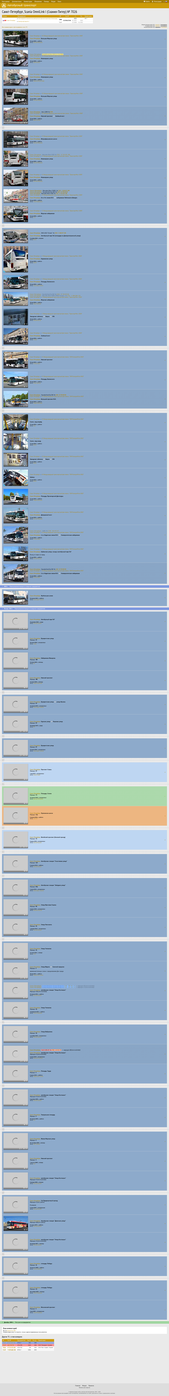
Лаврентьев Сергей (38, 975)
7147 (4, 1343)
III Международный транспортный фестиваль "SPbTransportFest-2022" (63, 419)
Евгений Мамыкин (37, 42)
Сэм (34, 217)
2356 (61, 54)
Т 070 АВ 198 (12, 1350)
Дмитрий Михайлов (38, 798)
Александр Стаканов (38, 599)
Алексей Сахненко (38, 1058)
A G (34, 1120)
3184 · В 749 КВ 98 (62, 192)
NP (34, 663)
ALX (34, 1163)
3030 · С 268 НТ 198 (60, 233)
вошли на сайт (11, 1330)
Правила (91, 1385)
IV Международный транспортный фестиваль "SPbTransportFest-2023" (63, 357)
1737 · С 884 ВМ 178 (73, 295)
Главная (77, 1385)
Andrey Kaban (36, 774)
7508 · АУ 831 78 (56, 1050)
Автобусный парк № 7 (23, 21)
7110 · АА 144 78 (69, 987)
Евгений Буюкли (37, 558)
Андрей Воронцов (37, 403)
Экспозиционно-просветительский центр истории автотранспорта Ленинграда (37, 18)
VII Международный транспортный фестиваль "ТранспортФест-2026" (62, 36)
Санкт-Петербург (11, 20)
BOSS (34, 239)
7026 (4, 1347)
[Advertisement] (84, 1368)
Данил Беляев (36, 120)
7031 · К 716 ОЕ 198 (63, 154)
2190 (51, 112)
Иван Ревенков (37, 303)
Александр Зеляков (38, 285)
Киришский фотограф (38, 81)
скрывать (157, 24)
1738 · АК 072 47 (53, 531)
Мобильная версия (84, 1387)
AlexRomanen (36, 62)
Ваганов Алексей (37, 910)
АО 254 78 (11, 1345)
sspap (34, 643)
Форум (84, 1385)
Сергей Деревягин (37, 201)
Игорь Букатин (37, 383)
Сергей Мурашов (37, 1013)
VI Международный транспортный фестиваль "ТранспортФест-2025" (62, 136)
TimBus (35, 339)
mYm (34, 954)
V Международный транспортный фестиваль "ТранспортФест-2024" (62, 256)
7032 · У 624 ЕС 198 (63, 190)
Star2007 (35, 818)
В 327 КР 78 (11, 1343)
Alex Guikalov (36, 1144)
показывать (164, 27)
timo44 (35, 262)
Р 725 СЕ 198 (11, 1347)
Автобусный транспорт (21, 5)
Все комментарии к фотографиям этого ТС (14, 27)
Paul (34, 425)
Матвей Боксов (37, 320)
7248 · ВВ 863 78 (69, 986)
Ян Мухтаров (36, 363)
